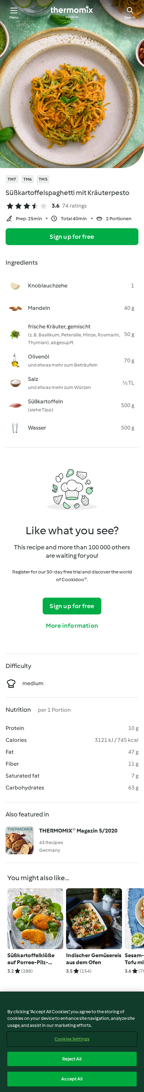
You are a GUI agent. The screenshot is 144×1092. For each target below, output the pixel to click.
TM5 (43, 179)
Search (130, 17)
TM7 (12, 179)
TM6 (27, 179)
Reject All (71, 1059)
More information (72, 626)
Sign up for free (72, 237)
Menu (14, 17)
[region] (72, 1042)
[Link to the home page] (72, 13)
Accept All (71, 1078)
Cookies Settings (72, 1039)
